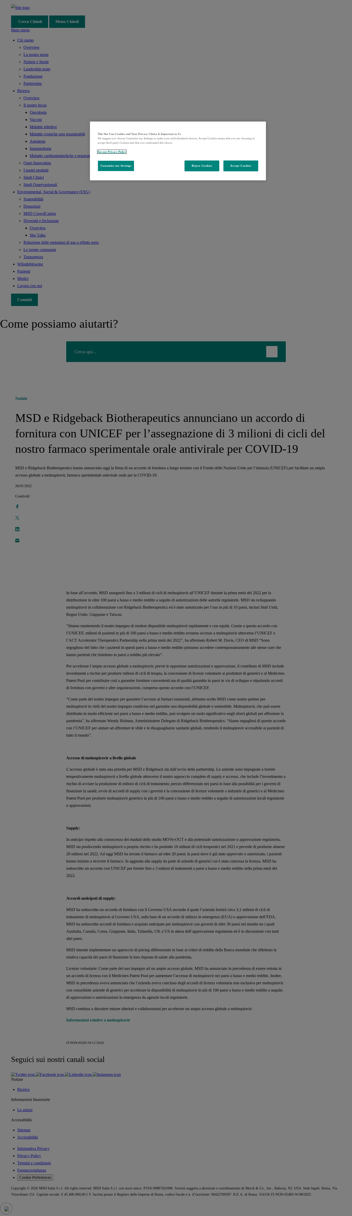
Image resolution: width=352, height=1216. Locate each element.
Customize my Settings (116, 165)
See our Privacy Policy (112, 151)
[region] (178, 151)
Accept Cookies (240, 165)
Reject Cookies (202, 165)
